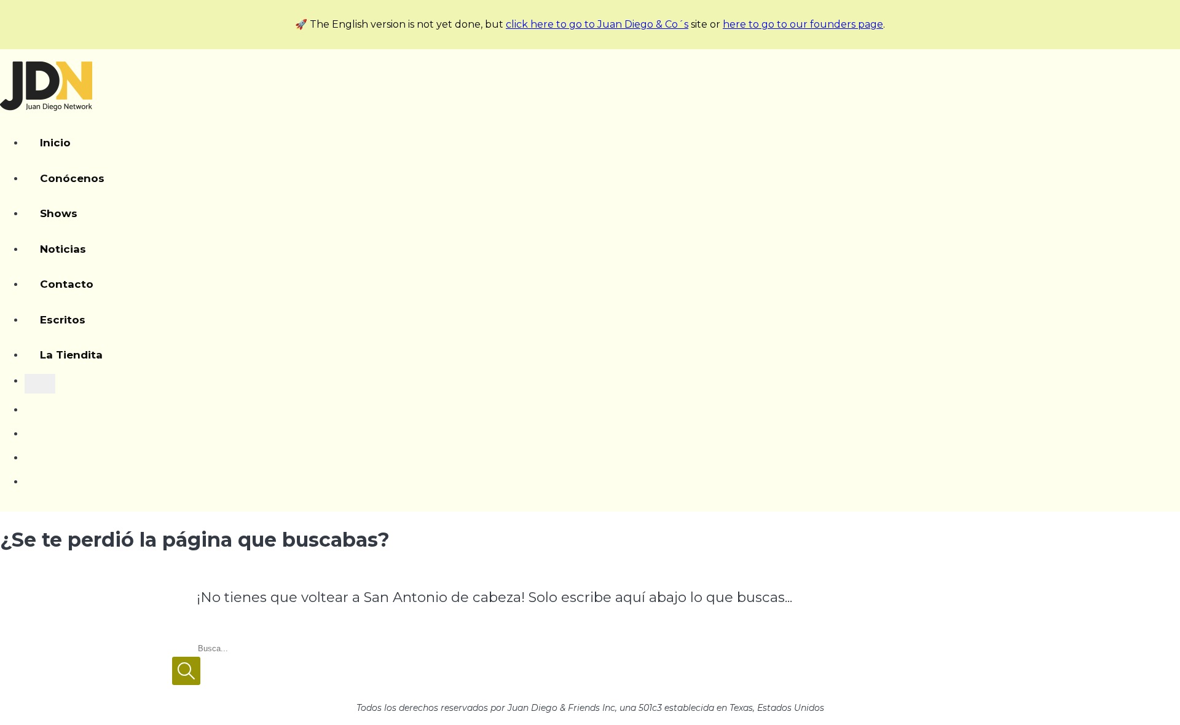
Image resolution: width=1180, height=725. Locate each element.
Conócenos (72, 178)
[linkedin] (27, 475)
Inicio (55, 143)
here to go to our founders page (803, 24)
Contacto (66, 284)
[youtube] (29, 403)
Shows (58, 213)
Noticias (63, 249)
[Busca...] (40, 384)
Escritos (62, 320)
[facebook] (29, 451)
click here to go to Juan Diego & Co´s (597, 24)
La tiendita (71, 355)
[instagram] (29, 427)
